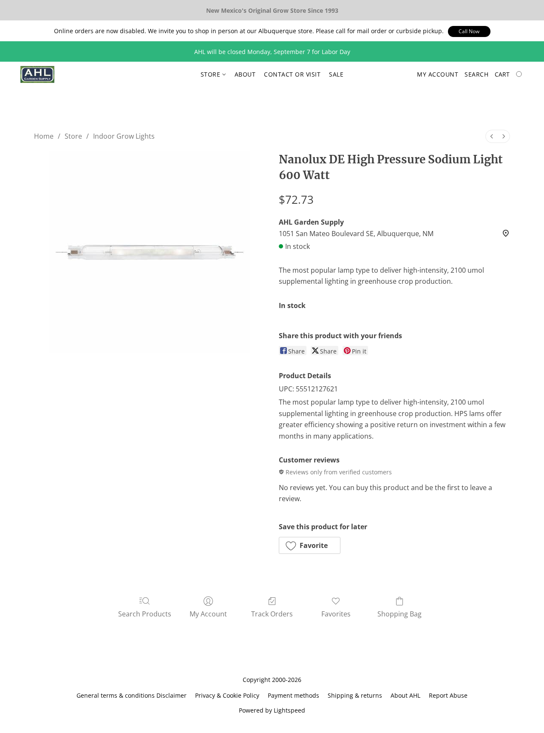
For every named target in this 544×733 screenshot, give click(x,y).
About (245, 74)
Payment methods (293, 695)
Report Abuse (448, 695)
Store (211, 74)
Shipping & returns (355, 695)
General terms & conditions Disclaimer (131, 695)
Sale (336, 74)
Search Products (144, 614)
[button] (469, 31)
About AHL (405, 695)
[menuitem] (492, 136)
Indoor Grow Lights (124, 136)
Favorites (336, 614)
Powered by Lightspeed (272, 710)
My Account (208, 614)
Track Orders (272, 614)
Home (44, 136)
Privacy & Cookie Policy (227, 695)
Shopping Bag (399, 614)
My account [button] (437, 74)
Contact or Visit (292, 74)
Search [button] (476, 74)
